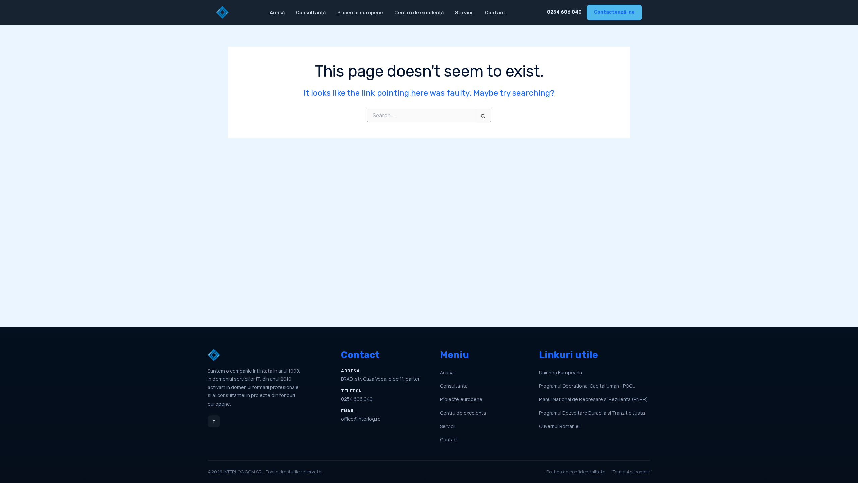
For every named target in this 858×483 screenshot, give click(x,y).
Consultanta (454, 386)
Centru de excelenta (463, 413)
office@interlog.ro (361, 419)
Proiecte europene (360, 13)
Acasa (447, 372)
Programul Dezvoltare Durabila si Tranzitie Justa (592, 413)
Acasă (277, 13)
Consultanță (311, 13)
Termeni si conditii (631, 472)
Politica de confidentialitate (575, 472)
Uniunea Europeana (560, 372)
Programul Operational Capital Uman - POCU (587, 386)
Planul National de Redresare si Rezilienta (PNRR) (593, 399)
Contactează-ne (614, 12)
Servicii (464, 13)
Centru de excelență (419, 13)
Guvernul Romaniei (559, 426)
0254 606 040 (564, 12)
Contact (495, 13)
